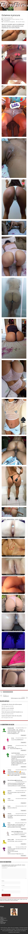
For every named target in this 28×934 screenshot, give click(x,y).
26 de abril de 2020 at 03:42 (21, 798)
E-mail (3, 885)
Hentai (1, 921)
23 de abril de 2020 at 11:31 (21, 727)
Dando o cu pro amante (8, 708)
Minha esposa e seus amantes (18, 698)
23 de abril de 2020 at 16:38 (21, 769)
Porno (1, 917)
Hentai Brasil (3, 922)
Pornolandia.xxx (3, 920)
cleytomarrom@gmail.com (17, 763)
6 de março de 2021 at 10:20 (21, 839)
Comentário (5, 867)
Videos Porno (3, 918)
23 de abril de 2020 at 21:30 (21, 781)
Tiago (9, 798)
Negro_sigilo (11, 839)
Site (2, 889)
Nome (3, 880)
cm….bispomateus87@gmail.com (15, 748)
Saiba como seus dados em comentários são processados (13, 900)
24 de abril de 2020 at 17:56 (21, 754)
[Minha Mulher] (14, 911)
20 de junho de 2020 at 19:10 (20, 822)
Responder (23, 735)
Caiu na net (2, 923)
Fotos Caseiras (15, 19)
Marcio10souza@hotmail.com (15, 780)
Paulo (9, 822)
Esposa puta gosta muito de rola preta (12, 715)
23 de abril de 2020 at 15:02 (21, 745)
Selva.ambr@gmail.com (17, 831)
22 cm (12, 738)
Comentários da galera (9, 21)
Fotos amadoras (7, 19)
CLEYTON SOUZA (15, 753)
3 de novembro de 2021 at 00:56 (20, 833)
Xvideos (2, 919)
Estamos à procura (8, 691)
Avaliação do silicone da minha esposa (12, 704)
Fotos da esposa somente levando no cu (12, 712)
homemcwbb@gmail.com (13, 733)
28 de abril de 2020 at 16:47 (21, 806)
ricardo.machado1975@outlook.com (16, 853)
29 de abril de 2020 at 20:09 (21, 813)
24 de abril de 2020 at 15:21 (21, 790)
